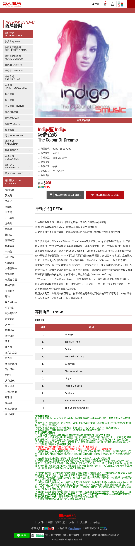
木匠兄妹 (10, 257)
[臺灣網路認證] (103, 528)
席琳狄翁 (10, 246)
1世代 (8, 375)
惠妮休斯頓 (11, 408)
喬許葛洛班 (11, 313)
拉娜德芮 (10, 330)
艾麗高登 (10, 291)
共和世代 (10, 380)
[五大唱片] (67, 516)
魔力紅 (8, 358)
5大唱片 (12, 4)
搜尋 (97, 4)
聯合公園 (10, 335)
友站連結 (95, 522)
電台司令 (10, 386)
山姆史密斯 (11, 392)
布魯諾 (8, 229)
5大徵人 (72, 522)
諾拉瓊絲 (10, 369)
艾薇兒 (8, 201)
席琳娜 (8, 397)
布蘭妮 (8, 206)
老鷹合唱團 (11, 279)
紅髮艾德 (10, 285)
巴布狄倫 (10, 218)
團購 (50, 522)
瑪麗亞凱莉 (11, 364)
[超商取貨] (47, 528)
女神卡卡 (10, 324)
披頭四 (8, 234)
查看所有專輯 (83, 120)
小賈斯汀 (10, 307)
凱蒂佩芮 (10, 319)
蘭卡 (7, 341)
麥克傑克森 (11, 352)
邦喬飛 (8, 223)
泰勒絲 (8, 403)
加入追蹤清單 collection (68, 195)
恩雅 (7, 296)
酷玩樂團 (10, 262)
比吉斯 (8, 212)
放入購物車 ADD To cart (107, 195)
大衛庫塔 (10, 274)
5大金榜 (83, 522)
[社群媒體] (74, 528)
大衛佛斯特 (11, 268)
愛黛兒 (8, 195)
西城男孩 (10, 414)
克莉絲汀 (10, 240)
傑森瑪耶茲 (11, 302)
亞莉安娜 (10, 189)
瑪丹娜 (8, 347)
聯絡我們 (60, 522)
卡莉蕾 (8, 251)
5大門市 (41, 522)
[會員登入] (112, 3)
